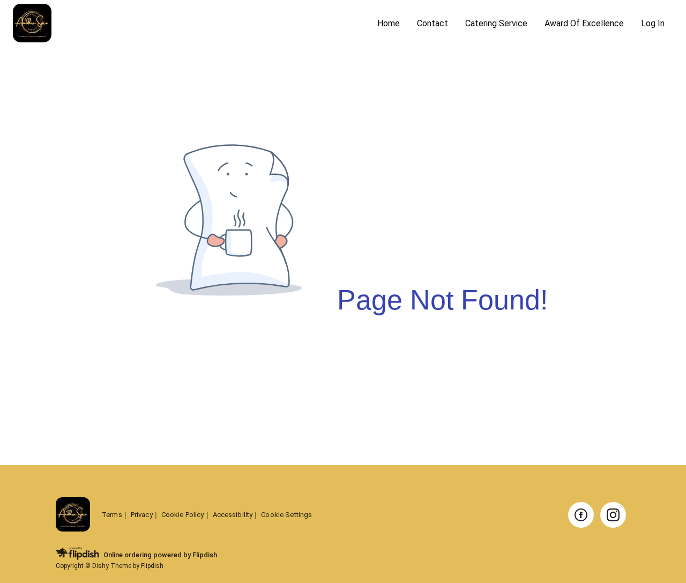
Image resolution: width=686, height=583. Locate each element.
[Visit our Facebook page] (581, 515)
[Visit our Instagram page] (613, 515)
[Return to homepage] (73, 515)
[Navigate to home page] (191, 24)
